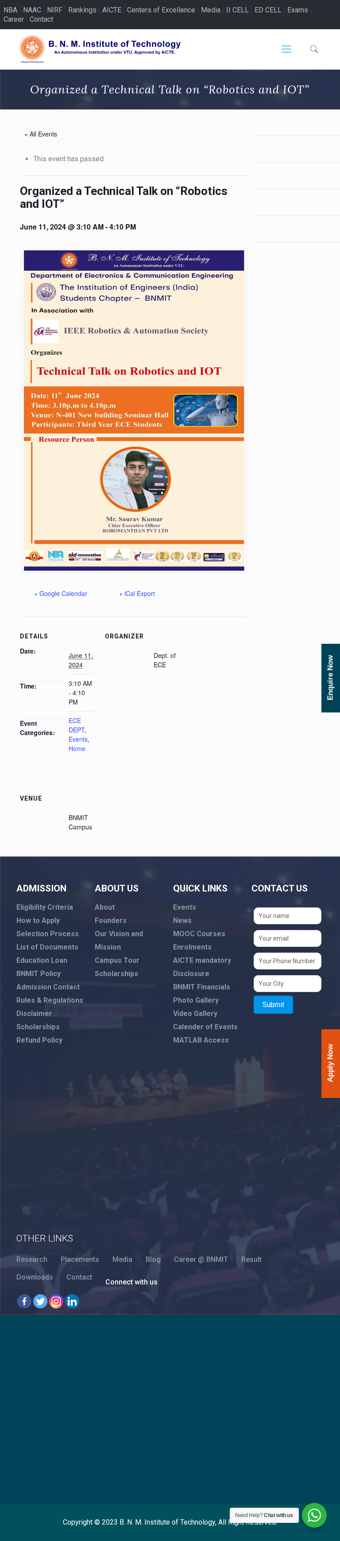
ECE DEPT (77, 725)
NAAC (32, 10)
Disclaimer (34, 1013)
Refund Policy (39, 1040)
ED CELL (268, 10)
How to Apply (38, 920)
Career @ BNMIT (201, 1259)
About (105, 907)
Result (251, 1259)
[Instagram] (56, 1301)
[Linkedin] (72, 1301)
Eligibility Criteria (44, 907)
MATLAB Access (201, 1040)
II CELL (237, 10)
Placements (80, 1259)
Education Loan (41, 960)
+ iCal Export (137, 593)
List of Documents (47, 947)
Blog (153, 1259)
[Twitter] (40, 1301)
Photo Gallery (196, 1000)
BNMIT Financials (201, 987)
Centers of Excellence (161, 10)
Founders (111, 920)
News (182, 920)
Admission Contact (48, 987)
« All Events (40, 133)
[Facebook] (24, 1301)
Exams (297, 10)
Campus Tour (117, 960)
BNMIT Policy (38, 973)
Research (31, 1259)
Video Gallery (195, 1013)
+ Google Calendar (60, 593)
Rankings (82, 10)
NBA (10, 10)
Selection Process (47, 934)
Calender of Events (205, 1027)
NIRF (54, 10)
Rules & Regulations (49, 1000)
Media (210, 10)
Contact (41, 19)
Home (77, 748)
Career (14, 19)
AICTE (111, 10)
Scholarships (38, 1027)
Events (78, 739)
